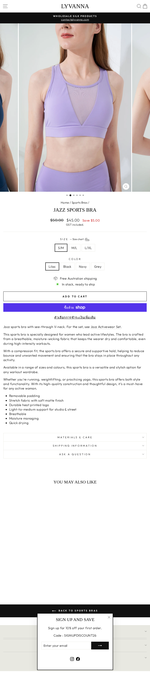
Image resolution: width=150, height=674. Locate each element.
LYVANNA (75, 6)
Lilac (52, 266)
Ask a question (75, 454)
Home (65, 202)
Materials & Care (75, 437)
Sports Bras (80, 202)
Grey (98, 266)
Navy (83, 266)
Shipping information (75, 445)
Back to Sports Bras (77, 610)
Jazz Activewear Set (106, 327)
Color (75, 259)
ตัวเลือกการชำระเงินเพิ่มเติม (75, 317)
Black (67, 266)
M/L (74, 248)
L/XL (88, 248)
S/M (61, 248)
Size (72, 239)
